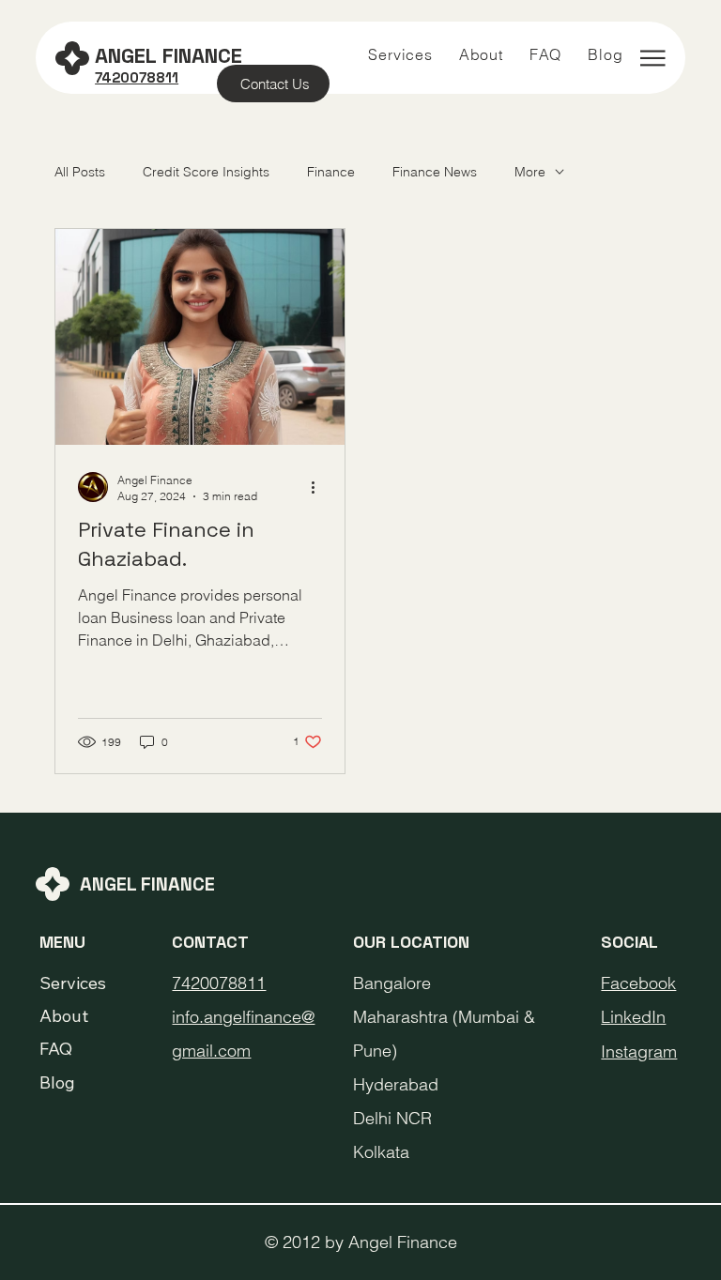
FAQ (55, 1048)
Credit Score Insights (206, 171)
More (529, 171)
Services (72, 983)
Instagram (639, 1051)
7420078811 (219, 983)
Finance (331, 171)
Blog (57, 1082)
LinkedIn (633, 1017)
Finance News (434, 171)
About (63, 1016)
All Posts (79, 171)
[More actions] (319, 487)
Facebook (638, 983)
